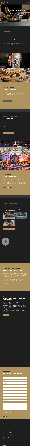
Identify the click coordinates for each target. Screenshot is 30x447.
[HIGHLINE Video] (15, 241)
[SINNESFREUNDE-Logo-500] (8, 434)
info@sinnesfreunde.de (8, 432)
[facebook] (4, 445)
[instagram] (5, 445)
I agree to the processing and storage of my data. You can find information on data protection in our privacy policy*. (15, 412)
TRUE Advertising (15, 442)
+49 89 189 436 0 (7, 431)
